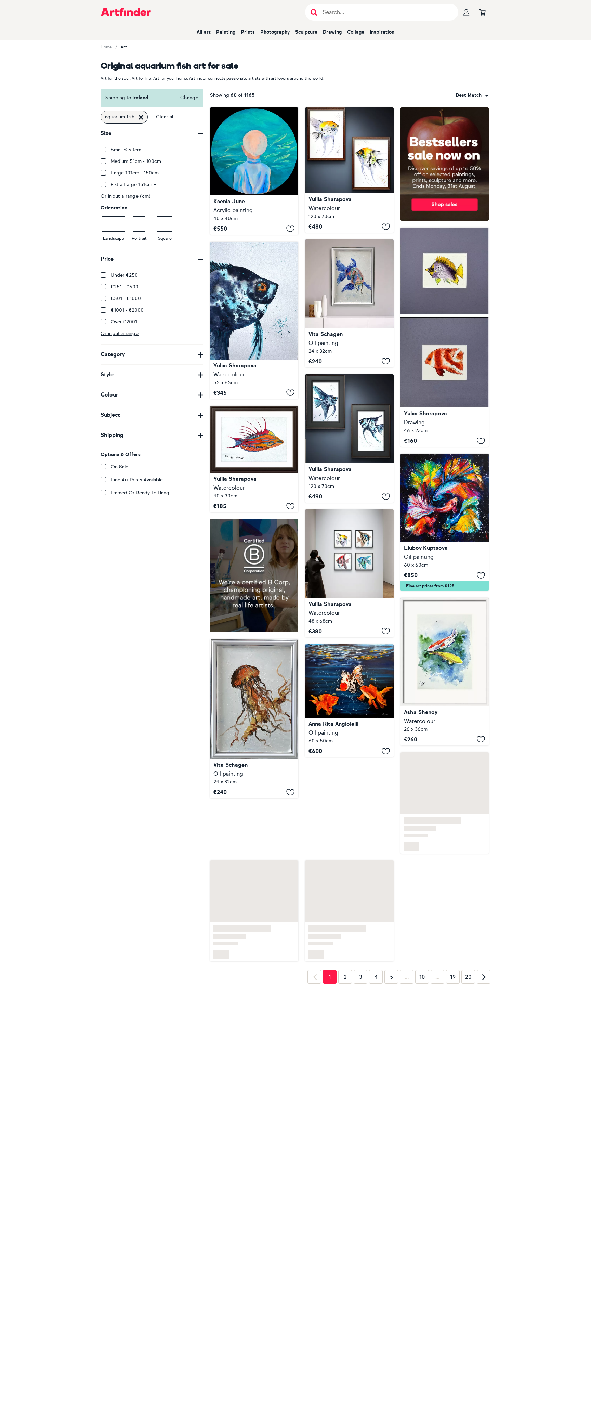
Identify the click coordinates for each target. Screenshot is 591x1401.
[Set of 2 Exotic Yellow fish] (349, 170)
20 (468, 922)
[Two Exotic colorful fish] (444, 337)
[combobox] (472, 95)
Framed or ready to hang (140, 493)
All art (204, 32)
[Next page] (483, 922)
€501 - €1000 (126, 298)
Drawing (332, 32)
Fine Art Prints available (137, 480)
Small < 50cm (126, 150)
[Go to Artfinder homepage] (125, 12)
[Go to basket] (482, 12)
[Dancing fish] (444, 522)
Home (106, 46)
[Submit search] (314, 12)
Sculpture (306, 32)
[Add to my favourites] (290, 228)
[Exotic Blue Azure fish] (254, 320)
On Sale (119, 467)
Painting (225, 32)
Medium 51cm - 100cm (136, 161)
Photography (275, 32)
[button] (472, 95)
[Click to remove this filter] (140, 117)
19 (453, 922)
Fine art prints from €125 (430, 586)
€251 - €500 (125, 287)
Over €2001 (124, 322)
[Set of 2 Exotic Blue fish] (349, 438)
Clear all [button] (165, 117)
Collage (355, 32)
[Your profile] (466, 12)
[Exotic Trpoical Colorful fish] (349, 573)
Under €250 (124, 275)
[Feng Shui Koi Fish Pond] (444, 671)
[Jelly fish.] (254, 718)
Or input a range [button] (120, 333)
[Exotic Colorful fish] (254, 459)
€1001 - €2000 (127, 310)
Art (124, 46)
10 (422, 922)
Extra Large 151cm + (134, 184)
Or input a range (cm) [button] (126, 196)
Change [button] (189, 98)
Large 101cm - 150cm (135, 173)
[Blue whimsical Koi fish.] (349, 303)
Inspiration (382, 32)
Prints (248, 32)
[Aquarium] (349, 700)
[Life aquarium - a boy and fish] (254, 171)
